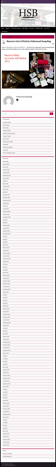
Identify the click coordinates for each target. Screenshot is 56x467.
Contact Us (32, 28)
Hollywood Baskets (7, 456)
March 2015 (5, 306)
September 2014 (6, 322)
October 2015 (6, 286)
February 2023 (6, 186)
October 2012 (6, 381)
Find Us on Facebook (7, 453)
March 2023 (5, 183)
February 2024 (6, 169)
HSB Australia (39, 28)
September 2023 (6, 175)
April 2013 (5, 364)
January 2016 (6, 278)
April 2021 (5, 192)
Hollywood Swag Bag (7, 147)
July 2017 (5, 236)
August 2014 (6, 325)
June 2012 (5, 392)
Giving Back (5, 144)
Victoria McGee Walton (12, 49)
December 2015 (6, 281)
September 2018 (6, 217)
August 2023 (6, 178)
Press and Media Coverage (9, 152)
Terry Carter (21, 49)
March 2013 (5, 367)
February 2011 (6, 433)
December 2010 (6, 439)
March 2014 (5, 333)
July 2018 (5, 219)
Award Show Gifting (16, 28)
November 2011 (6, 408)
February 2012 (6, 403)
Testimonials (4, 31)
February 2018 (6, 225)
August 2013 (6, 353)
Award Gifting (6, 125)
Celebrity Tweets (7, 136)
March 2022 (5, 189)
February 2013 (6, 369)
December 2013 (6, 342)
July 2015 (5, 294)
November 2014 (6, 317)
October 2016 (6, 256)
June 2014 (5, 328)
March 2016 (5, 272)
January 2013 (6, 372)
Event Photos (6, 139)
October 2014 (6, 319)
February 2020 (6, 194)
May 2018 (5, 222)
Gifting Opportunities (8, 141)
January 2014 (6, 339)
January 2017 (6, 250)
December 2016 (6, 253)
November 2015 (6, 283)
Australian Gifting (7, 122)
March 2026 (5, 161)
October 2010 (6, 442)
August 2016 (6, 261)
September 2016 (6, 258)
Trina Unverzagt (45, 47)
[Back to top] (53, 464)
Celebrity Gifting (6, 130)
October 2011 (6, 411)
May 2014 (5, 331)
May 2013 (5, 361)
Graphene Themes (12, 465)
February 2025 (6, 164)
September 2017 (6, 233)
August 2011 (6, 417)
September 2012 (6, 383)
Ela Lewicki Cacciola (41, 49)
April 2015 (5, 303)
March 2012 (5, 400)
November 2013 (6, 344)
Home (2, 28)
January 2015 (6, 311)
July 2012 (5, 389)
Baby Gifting (25, 28)
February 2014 (6, 336)
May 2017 (5, 239)
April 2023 (5, 181)
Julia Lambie (38, 47)
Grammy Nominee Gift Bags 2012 (11, 36)
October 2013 (6, 347)
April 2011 (5, 428)
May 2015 (5, 300)
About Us (8, 28)
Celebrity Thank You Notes (9, 133)
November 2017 (6, 231)
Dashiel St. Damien (29, 49)
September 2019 (6, 200)
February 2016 (6, 275)
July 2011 (5, 419)
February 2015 (6, 308)
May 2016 (5, 267)
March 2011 (5, 431)
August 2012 (6, 386)
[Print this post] (53, 43)
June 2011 (5, 422)
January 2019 (6, 208)
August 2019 (6, 203)
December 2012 (6, 375)
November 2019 (6, 197)
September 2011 (6, 414)
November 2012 (6, 378)
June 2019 (5, 206)
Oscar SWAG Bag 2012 (46, 36)
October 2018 (6, 214)
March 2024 (5, 167)
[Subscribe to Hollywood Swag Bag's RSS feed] (2, 2)
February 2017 (6, 247)
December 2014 (6, 314)
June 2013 (5, 358)
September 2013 (6, 350)
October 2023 (6, 172)
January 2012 (6, 406)
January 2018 (6, 228)
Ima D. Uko (31, 47)
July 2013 (5, 356)
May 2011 (5, 425)
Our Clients (46, 28)
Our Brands (5, 150)
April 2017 (5, 242)
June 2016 (5, 264)
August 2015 (6, 292)
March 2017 (5, 244)
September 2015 (6, 289)
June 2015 (5, 297)
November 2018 (6, 211)
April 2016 (5, 269)
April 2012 (5, 397)
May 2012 (5, 394)
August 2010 (6, 445)
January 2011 (6, 436)
